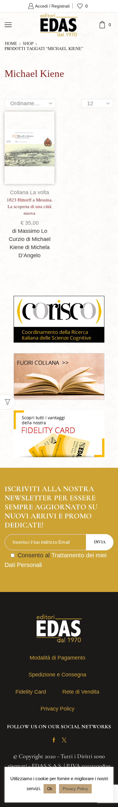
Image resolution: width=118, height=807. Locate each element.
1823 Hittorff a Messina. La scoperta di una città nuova (30, 207)
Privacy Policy (57, 709)
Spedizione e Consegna (57, 675)
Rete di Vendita (80, 692)
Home (11, 44)
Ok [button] (49, 788)
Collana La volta (29, 192)
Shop (28, 44)
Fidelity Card (30, 692)
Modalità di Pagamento (57, 658)
